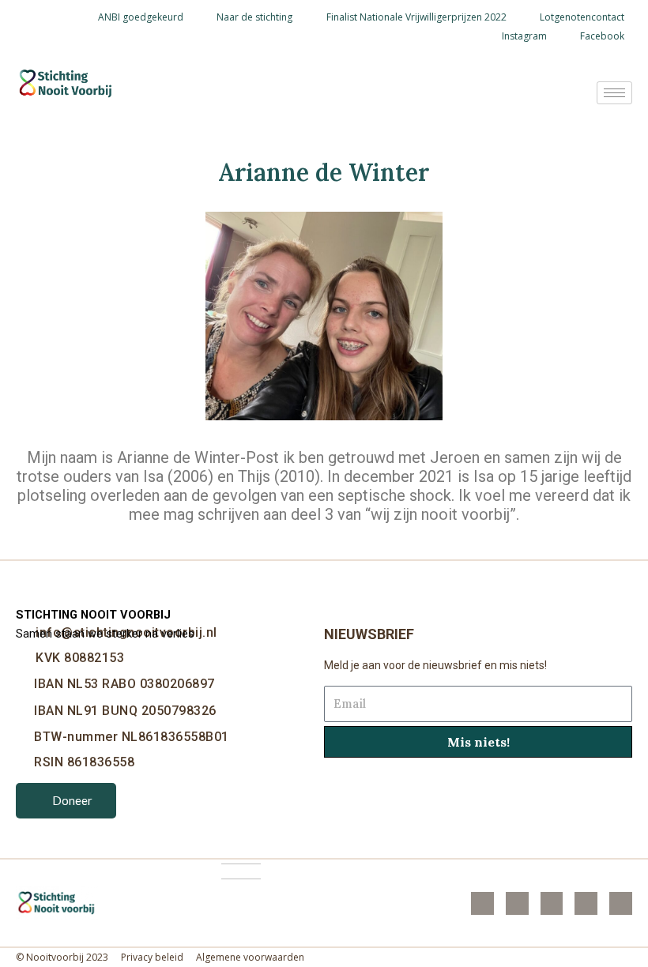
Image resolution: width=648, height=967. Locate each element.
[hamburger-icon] (614, 92)
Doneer (72, 800)
